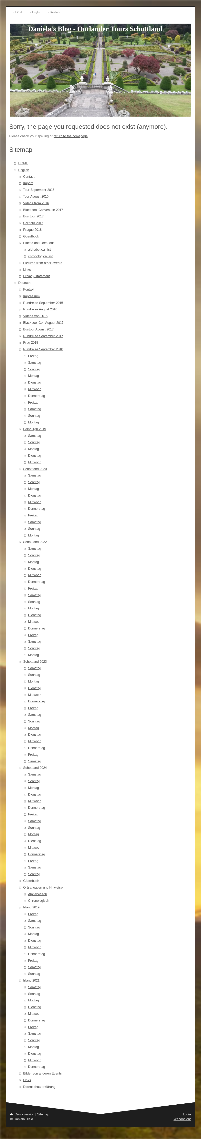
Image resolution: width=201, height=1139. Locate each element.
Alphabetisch (37, 894)
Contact (29, 176)
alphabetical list (39, 249)
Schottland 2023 (35, 661)
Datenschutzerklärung (39, 1087)
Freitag (33, 356)
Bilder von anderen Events (42, 1073)
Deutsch (24, 283)
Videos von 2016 (35, 316)
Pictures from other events (42, 263)
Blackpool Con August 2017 (43, 323)
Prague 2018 (32, 230)
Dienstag (34, 382)
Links (27, 269)
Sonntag (34, 369)
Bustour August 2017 (38, 329)
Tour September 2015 (38, 190)
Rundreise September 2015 (43, 303)
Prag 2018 (30, 342)
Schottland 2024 (35, 768)
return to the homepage (71, 136)
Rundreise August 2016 (40, 309)
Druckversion (24, 1114)
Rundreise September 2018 (43, 349)
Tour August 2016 (35, 196)
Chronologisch (38, 901)
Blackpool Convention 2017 (43, 210)
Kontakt (28, 289)
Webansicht (182, 1119)
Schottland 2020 (35, 469)
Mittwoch (34, 389)
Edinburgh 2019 (34, 429)
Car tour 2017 (33, 223)
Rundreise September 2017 (43, 336)
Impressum (31, 296)
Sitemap (43, 1114)
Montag (33, 376)
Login (187, 1114)
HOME (23, 163)
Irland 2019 (31, 907)
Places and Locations (39, 243)
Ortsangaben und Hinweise (43, 887)
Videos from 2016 (36, 203)
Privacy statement (36, 276)
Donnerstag (36, 396)
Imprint (28, 183)
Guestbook (31, 236)
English (23, 170)
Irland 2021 (31, 980)
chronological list (40, 256)
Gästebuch (31, 881)
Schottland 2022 (35, 542)
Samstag (34, 362)
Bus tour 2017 (33, 216)
